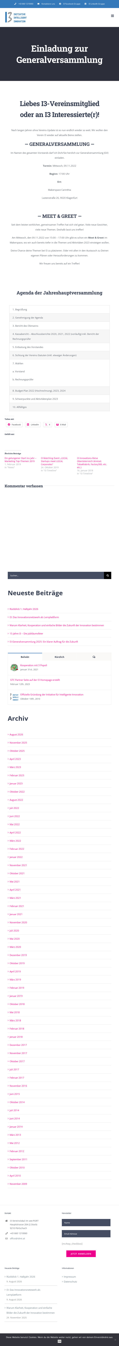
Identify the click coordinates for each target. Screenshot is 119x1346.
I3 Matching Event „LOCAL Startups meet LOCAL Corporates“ (54, 461)
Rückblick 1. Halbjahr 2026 (24, 608)
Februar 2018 (17, 1028)
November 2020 (18, 922)
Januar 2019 (16, 995)
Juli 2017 (14, 1069)
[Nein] (115, 1339)
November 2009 (18, 1183)
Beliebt (25, 656)
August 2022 (16, 799)
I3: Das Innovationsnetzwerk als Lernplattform (34, 617)
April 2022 (15, 832)
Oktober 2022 (17, 791)
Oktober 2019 (17, 963)
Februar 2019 (17, 987)
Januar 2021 (16, 914)
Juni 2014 (15, 1118)
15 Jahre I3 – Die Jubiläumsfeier (26, 633)
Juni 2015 (15, 1093)
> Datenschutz (69, 1281)
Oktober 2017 (17, 1061)
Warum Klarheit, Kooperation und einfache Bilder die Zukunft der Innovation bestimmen (57, 625)
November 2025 (18, 742)
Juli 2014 (14, 1110)
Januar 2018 (16, 1036)
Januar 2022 (16, 857)
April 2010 (15, 1175)
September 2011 (18, 1159)
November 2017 (18, 1053)
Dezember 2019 (18, 955)
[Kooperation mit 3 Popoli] (14, 666)
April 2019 (15, 971)
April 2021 (15, 889)
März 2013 (15, 1134)
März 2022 (15, 840)
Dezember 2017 (18, 1044)
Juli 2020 (14, 930)
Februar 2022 (17, 848)
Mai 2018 (15, 1012)
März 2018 (15, 1020)
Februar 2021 (17, 906)
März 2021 (15, 897)
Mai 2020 (15, 938)
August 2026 (16, 734)
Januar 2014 (16, 1126)
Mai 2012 (15, 1143)
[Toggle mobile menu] (112, 15)
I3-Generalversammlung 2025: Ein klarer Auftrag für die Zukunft (44, 641)
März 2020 (15, 946)
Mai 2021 (15, 881)
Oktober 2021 (17, 873)
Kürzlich (59, 656)
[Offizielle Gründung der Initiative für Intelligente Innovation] (14, 695)
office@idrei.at (17, 1238)
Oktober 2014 (17, 1102)
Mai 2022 (15, 824)
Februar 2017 (17, 1077)
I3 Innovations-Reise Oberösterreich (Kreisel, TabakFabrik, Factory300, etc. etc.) (92, 463)
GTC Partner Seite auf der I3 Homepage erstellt (35, 679)
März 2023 (15, 767)
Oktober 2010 (17, 1167)
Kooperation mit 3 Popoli (33, 665)
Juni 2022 (15, 816)
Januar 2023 (16, 783)
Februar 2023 (17, 775)
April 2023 (15, 758)
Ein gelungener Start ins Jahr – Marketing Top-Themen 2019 (20, 460)
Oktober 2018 (17, 1004)
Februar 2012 (17, 1151)
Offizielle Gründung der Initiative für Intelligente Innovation (51, 694)
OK (59, 1341)
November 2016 (18, 1085)
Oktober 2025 (17, 750)
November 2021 (18, 865)
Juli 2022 (14, 808)
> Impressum (69, 1276)
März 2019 (15, 979)
